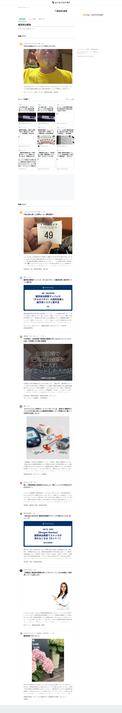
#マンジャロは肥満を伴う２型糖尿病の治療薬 (46, 697)
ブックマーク (23, 105)
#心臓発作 (44, 474)
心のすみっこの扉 (28, 482)
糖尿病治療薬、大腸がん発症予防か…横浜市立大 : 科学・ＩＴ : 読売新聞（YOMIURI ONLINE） (27, 131)
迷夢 (25, 406)
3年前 (33, 513)
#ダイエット (52, 395)
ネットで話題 (32, 19)
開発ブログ (96, 52)
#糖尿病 (26, 505)
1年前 (28, 406)
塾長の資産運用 (27, 513)
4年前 (34, 570)
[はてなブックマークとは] (29, 99)
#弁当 (36, 92)
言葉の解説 (22, 19)
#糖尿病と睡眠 (33, 505)
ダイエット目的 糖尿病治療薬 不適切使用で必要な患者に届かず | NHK (64, 108)
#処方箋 (45, 269)
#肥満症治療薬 (44, 395)
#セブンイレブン (28, 92)
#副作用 (64, 325)
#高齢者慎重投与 (28, 328)
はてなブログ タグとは (82, 52)
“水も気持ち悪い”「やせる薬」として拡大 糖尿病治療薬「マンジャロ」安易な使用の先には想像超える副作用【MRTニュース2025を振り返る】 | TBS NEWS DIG (46, 109)
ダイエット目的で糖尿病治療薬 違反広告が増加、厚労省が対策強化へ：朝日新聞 (65, 131)
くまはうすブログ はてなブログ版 (32, 43)
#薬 (31, 269)
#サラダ (41, 92)
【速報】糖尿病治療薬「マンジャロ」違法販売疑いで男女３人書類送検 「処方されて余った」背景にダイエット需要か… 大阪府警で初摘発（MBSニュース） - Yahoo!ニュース (65, 154)
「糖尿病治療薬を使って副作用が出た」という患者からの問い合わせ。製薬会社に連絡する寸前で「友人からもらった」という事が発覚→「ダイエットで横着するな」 (27, 154)
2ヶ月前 (43, 211)
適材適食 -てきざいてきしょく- (31, 336)
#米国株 (26, 561)
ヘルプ (90, 52)
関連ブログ (42, 19)
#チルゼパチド (36, 325)
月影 (25, 277)
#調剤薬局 (26, 269)
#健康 (42, 625)
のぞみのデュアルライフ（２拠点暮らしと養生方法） (36, 633)
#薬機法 (26, 699)
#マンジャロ (27, 325)
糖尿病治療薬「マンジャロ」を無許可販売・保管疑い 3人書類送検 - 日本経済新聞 (46, 131)
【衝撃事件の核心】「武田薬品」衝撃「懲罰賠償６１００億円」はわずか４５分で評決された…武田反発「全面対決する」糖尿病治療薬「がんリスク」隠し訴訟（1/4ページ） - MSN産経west (46, 154)
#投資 (31, 561)
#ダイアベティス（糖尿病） (31, 398)
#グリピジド (36, 474)
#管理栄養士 (44, 398)
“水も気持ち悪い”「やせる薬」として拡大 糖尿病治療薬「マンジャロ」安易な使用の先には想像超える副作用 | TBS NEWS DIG (27, 109)
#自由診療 (26, 395)
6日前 (42, 43)
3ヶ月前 (42, 336)
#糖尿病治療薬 (48, 92)
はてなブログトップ (82, 53)
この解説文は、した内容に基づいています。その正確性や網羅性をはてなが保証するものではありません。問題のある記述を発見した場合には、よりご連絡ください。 (26, 29)
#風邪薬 (56, 92)
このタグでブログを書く (97, 14)
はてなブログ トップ (25, 7)
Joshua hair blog (28, 570)
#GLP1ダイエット (55, 325)
